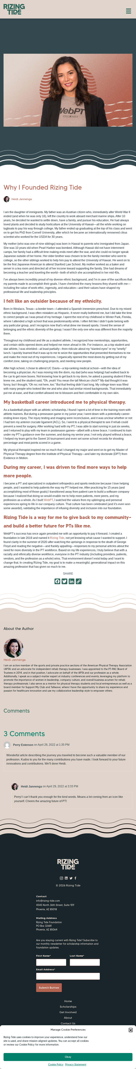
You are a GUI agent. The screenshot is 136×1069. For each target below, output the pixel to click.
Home (68, 1001)
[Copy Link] (78, 582)
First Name (43, 955)
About (68, 1017)
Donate (68, 1029)
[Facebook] (57, 582)
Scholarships (68, 1006)
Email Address (45, 969)
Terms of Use (68, 1045)
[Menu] (128, 11)
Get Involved (68, 1012)
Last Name (76, 955)
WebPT (48, 500)
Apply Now (68, 1034)
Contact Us (68, 1023)
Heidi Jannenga (22, 199)
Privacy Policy (68, 1040)
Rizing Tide (57, 537)
